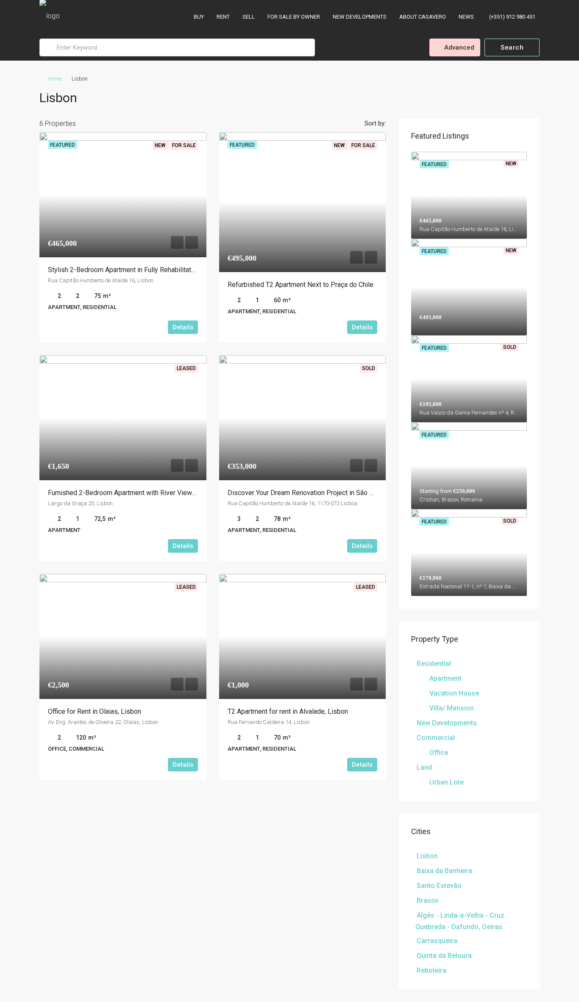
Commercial (436, 738)
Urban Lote (446, 782)
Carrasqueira (437, 941)
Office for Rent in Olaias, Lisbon (94, 711)
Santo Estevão (439, 886)
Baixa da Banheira (444, 871)
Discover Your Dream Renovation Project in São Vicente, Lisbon (321, 493)
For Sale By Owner (293, 17)
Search (512, 47)
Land (424, 767)
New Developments (360, 17)
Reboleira (431, 970)
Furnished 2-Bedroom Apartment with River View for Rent (132, 493)
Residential (434, 664)
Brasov (428, 900)
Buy (199, 17)
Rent (223, 17)
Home (54, 78)
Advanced (458, 47)
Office (438, 753)
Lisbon (427, 856)
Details (183, 327)
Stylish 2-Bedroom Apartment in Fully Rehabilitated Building (136, 270)
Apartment (445, 678)
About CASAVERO (422, 17)
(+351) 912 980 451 (511, 17)
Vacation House (454, 693)
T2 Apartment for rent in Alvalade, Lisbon (288, 711)
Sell (248, 17)
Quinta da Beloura (444, 956)
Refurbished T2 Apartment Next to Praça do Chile (300, 285)
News (466, 17)
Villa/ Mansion (451, 708)
